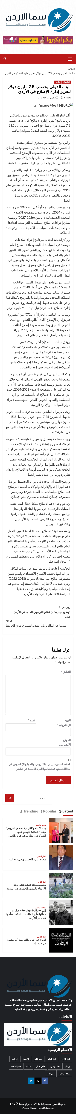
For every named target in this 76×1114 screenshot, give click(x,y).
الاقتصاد (66, 82)
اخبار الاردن (41, 882)
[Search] (5, 58)
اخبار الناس (41, 856)
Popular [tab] (49, 811)
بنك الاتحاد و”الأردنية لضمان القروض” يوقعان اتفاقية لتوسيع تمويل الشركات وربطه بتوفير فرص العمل (25, 831)
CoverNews (29, 1108)
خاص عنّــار (40, 1066)
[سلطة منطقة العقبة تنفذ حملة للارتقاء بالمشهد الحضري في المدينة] (61, 884)
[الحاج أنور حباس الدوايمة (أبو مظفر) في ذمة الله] (61, 939)
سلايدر (57, 82)
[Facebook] (45, 1081)
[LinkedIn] (31, 1081)
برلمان (67, 1066)
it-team (67, 97)
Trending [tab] (30, 811)
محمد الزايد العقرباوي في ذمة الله (27, 859)
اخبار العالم (52, 1059)
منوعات (50, 1073)
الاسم (32, 720)
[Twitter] (38, 1081)
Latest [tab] (67, 811)
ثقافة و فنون (55, 1066)
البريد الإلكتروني (64, 722)
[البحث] (9, 798)
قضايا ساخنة (41, 825)
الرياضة (14, 1059)
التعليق (66, 671)
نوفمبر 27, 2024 (48, 97)
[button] (69, 58)
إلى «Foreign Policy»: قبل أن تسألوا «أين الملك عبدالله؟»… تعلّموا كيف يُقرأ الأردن (26, 914)
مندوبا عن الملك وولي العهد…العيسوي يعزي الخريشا (36, 623)
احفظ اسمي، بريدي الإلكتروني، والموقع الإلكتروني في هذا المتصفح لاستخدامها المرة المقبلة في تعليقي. (39, 766)
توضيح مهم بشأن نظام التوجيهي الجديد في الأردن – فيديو (40, 612)
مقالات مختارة (40, 908)
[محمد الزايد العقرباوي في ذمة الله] (61, 857)
